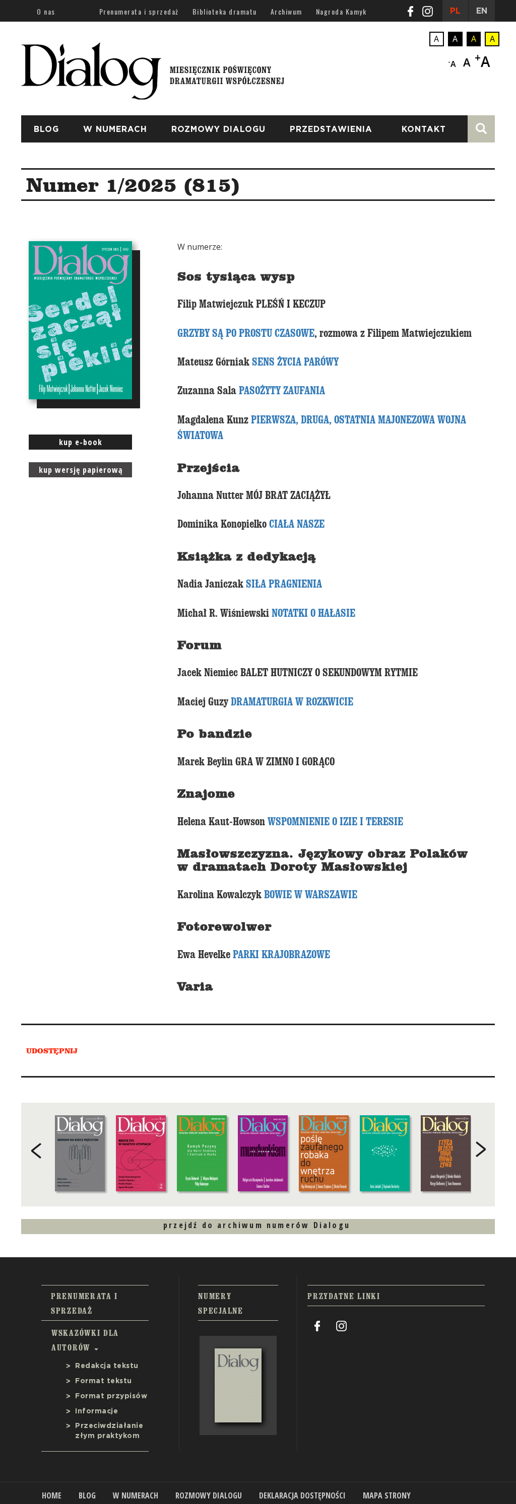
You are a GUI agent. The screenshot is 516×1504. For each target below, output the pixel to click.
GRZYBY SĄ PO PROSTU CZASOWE (245, 333)
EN (481, 11)
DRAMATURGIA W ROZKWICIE (292, 702)
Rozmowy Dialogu (218, 129)
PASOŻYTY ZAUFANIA (282, 391)
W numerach (115, 129)
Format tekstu (103, 1381)
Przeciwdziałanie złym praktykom (109, 1431)
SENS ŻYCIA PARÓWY (295, 362)
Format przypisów (111, 1396)
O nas (46, 11)
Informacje (96, 1411)
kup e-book (80, 442)
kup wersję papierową (80, 469)
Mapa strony (387, 1495)
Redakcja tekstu (107, 1366)
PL (455, 11)
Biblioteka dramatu (224, 11)
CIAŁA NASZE (297, 524)
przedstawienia (331, 129)
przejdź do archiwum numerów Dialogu (256, 1225)
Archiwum (286, 11)
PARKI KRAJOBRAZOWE (281, 955)
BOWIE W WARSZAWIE (310, 895)
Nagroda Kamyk (341, 11)
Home (51, 1495)
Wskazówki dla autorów (85, 1340)
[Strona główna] (152, 68)
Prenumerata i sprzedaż (139, 11)
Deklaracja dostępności (302, 1495)
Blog (46, 129)
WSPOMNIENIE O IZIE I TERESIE (335, 822)
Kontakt (424, 129)
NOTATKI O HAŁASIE (313, 613)
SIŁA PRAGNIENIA (284, 584)
